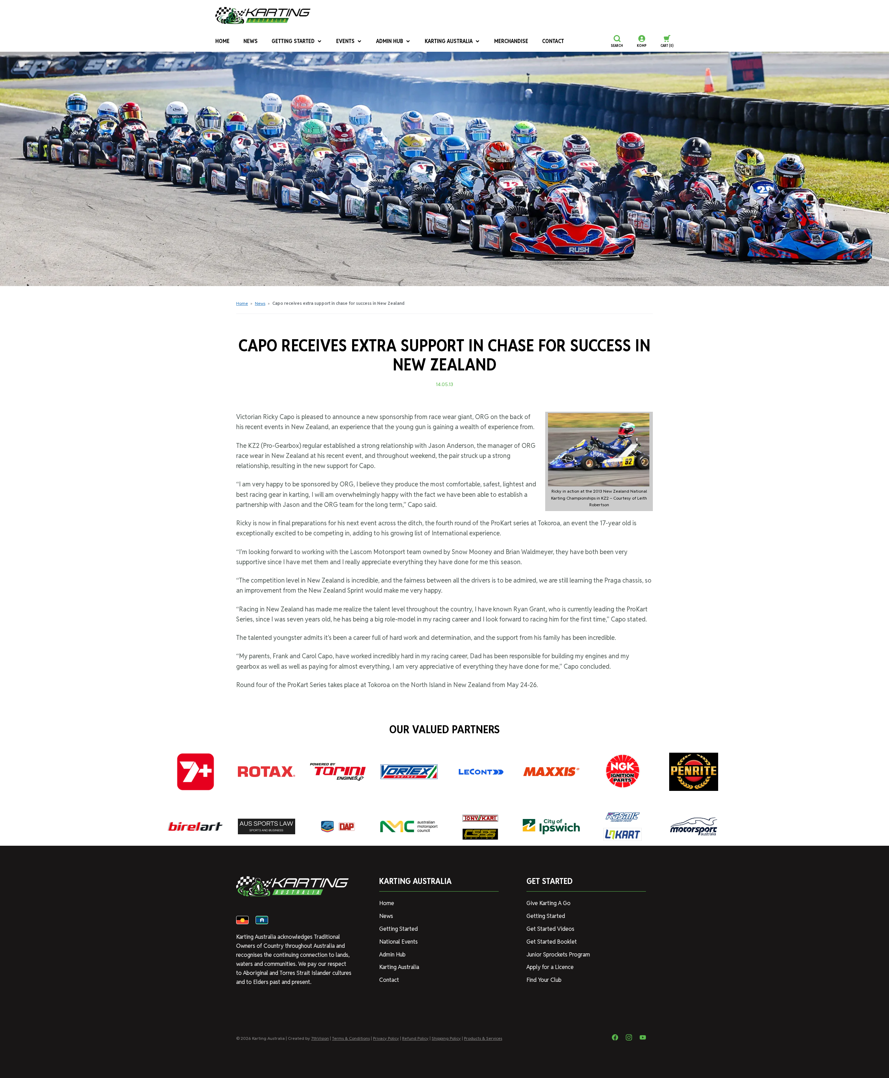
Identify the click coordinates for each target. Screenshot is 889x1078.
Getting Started (293, 41)
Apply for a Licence (550, 967)
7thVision (320, 1038)
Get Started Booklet (551, 941)
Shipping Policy (446, 1038)
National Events (398, 941)
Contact (553, 41)
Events (345, 41)
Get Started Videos (550, 929)
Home (222, 41)
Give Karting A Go (548, 903)
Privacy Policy (386, 1038)
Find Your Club (544, 980)
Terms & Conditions (351, 1038)
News (250, 41)
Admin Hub (389, 41)
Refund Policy (415, 1038)
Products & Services (483, 1038)
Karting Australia (449, 41)
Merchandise (511, 41)
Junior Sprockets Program (558, 954)
